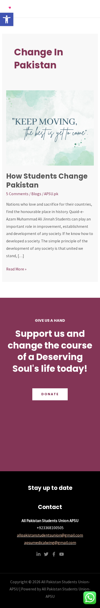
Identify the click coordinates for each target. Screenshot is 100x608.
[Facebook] (54, 554)
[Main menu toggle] (89, 8)
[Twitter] (46, 554)
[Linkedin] (38, 554)
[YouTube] (61, 554)
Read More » (16, 268)
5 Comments (17, 193)
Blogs (36, 193)
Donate (50, 394)
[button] (6, 19)
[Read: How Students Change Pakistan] (50, 127)
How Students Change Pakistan (47, 180)
